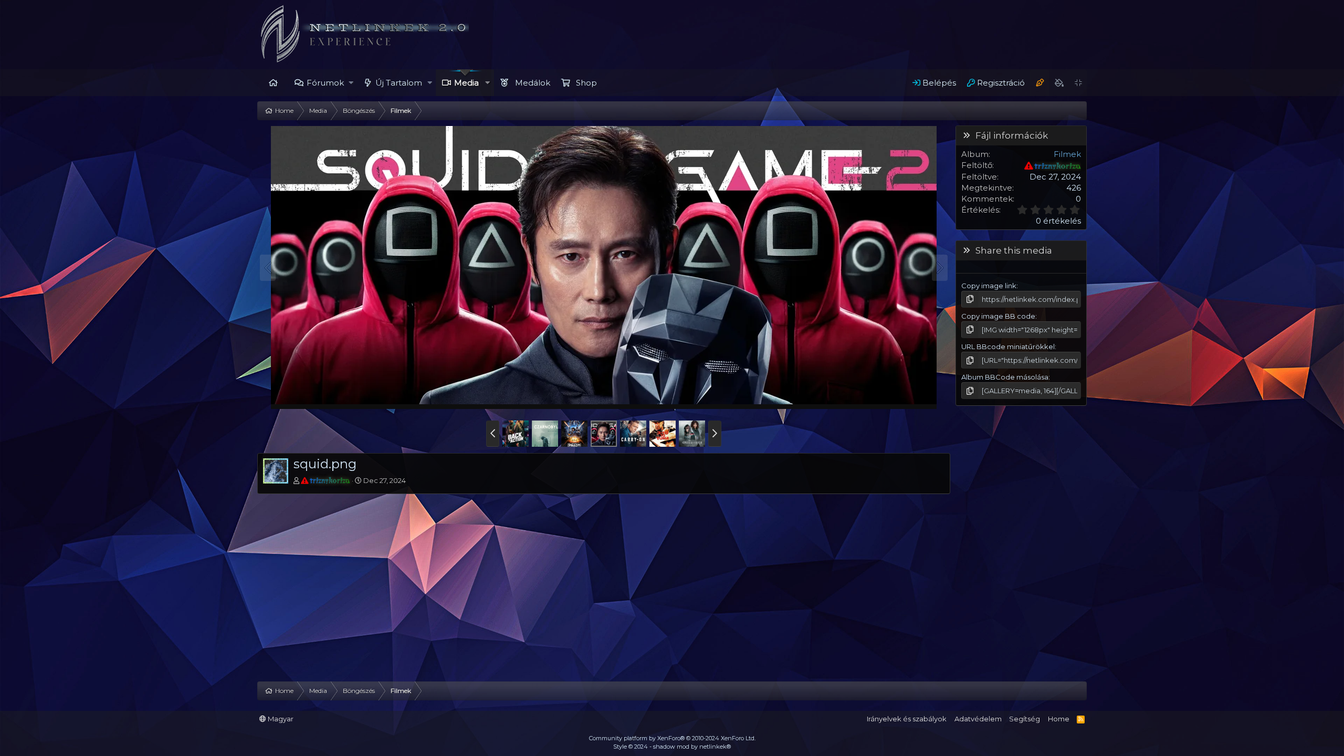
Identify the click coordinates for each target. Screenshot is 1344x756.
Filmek (1067, 154)
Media (466, 83)
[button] (351, 82)
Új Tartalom (398, 83)
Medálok (532, 83)
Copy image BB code (998, 316)
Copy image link (988, 285)
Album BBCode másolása (1004, 377)
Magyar (279, 719)
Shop (586, 83)
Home (273, 82)
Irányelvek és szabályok (907, 719)
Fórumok (325, 83)
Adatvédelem (978, 719)
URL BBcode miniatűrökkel (1008, 346)
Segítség (1024, 719)
